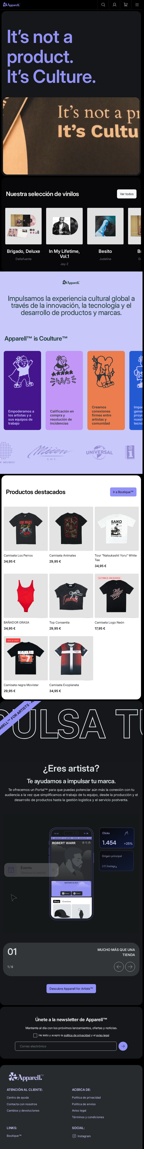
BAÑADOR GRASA (26, 604)
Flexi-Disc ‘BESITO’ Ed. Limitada (105, 239)
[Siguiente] (130, 967)
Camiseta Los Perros (26, 539)
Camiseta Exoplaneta (71, 666)
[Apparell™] (11, 4)
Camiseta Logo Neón (117, 604)
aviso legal (102, 1035)
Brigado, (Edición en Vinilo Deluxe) (23, 239)
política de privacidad (77, 1035)
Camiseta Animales (71, 539)
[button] (103, 4)
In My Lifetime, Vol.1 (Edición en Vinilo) (64, 239)
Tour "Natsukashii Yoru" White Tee (117, 539)
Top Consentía (71, 604)
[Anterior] (119, 967)
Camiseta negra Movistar (26, 666)
